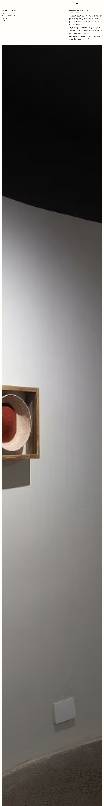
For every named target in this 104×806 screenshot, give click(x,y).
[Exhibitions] (77, 3)
